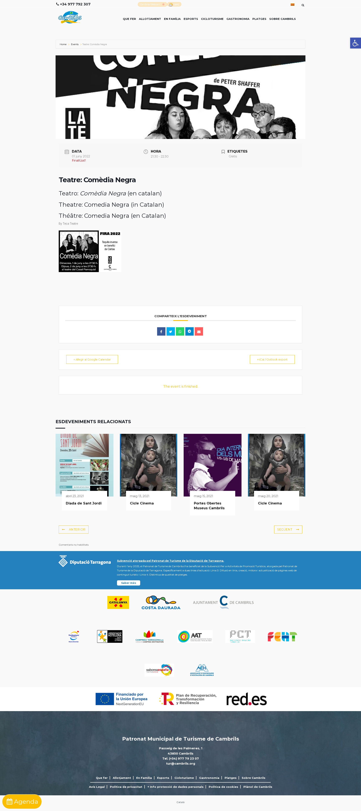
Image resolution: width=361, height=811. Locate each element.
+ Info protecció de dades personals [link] (175, 786)
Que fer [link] (129, 18)
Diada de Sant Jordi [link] (84, 503)
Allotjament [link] (150, 18)
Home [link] (63, 44)
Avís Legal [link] (97, 786)
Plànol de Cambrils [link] (257, 786)
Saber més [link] (128, 582)
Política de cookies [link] (223, 786)
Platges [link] (259, 18)
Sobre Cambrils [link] (282, 18)
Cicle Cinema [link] (142, 503)
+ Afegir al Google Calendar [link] (92, 359)
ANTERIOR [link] (77, 529)
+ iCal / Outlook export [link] (272, 359)
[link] (355, 43)
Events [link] (75, 44)
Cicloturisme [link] (212, 18)
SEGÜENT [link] (284, 529)
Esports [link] (191, 18)
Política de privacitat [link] (126, 786)
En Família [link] (172, 18)
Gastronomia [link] (237, 18)
